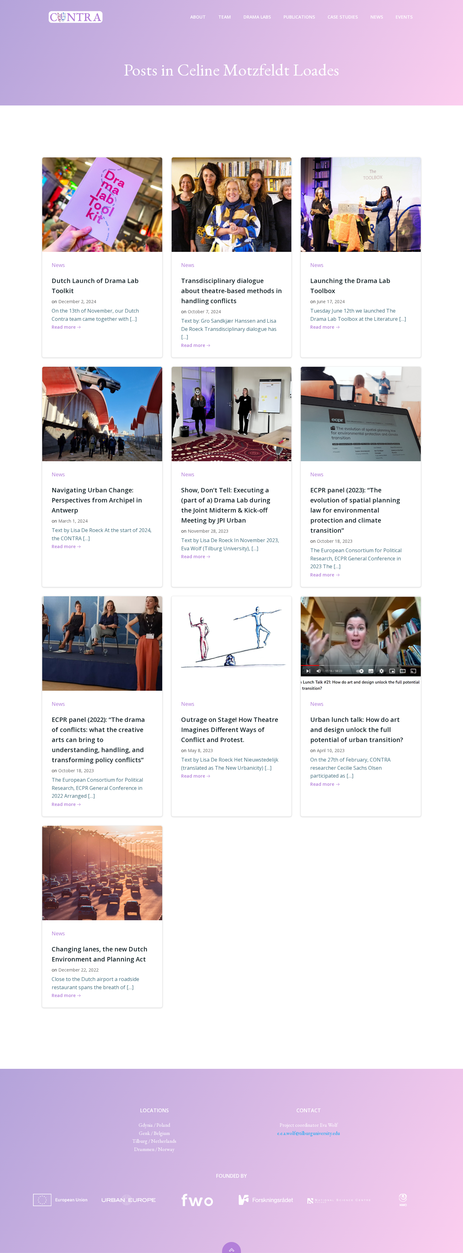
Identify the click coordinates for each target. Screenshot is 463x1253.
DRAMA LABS (257, 17)
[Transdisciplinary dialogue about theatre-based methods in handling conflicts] (232, 204)
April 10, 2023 (331, 750)
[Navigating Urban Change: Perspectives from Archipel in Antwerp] (102, 413)
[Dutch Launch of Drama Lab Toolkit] (102, 204)
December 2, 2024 (77, 301)
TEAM (224, 17)
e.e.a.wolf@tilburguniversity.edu (308, 1133)
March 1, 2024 (73, 521)
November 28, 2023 (208, 531)
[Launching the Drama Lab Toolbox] (361, 204)
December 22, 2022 (78, 970)
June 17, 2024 (331, 301)
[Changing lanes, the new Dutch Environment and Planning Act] (102, 872)
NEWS (376, 17)
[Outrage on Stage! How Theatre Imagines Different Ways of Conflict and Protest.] (232, 642)
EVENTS (404, 17)
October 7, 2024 (204, 312)
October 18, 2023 (334, 541)
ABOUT (198, 17)
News (58, 265)
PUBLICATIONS (299, 17)
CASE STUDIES (343, 17)
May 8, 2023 (200, 750)
